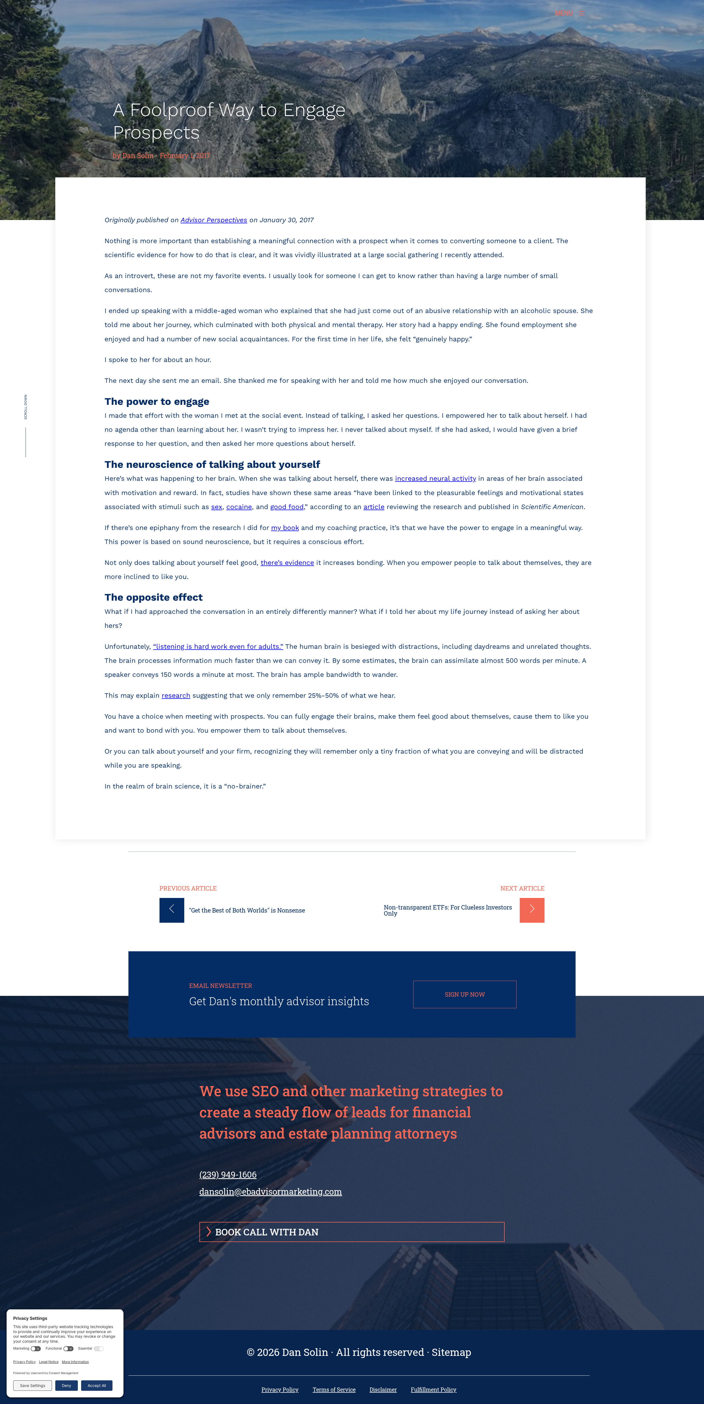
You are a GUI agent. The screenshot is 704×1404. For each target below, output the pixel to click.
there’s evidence (287, 563)
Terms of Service (334, 1389)
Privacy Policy (280, 1389)
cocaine (239, 507)
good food (287, 507)
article (374, 507)
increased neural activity (435, 478)
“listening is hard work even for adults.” (218, 646)
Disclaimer (383, 1389)
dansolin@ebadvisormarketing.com (270, 1191)
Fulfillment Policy (434, 1389)
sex (216, 507)
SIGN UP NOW (465, 994)
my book (285, 528)
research (176, 695)
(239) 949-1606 (228, 1174)
